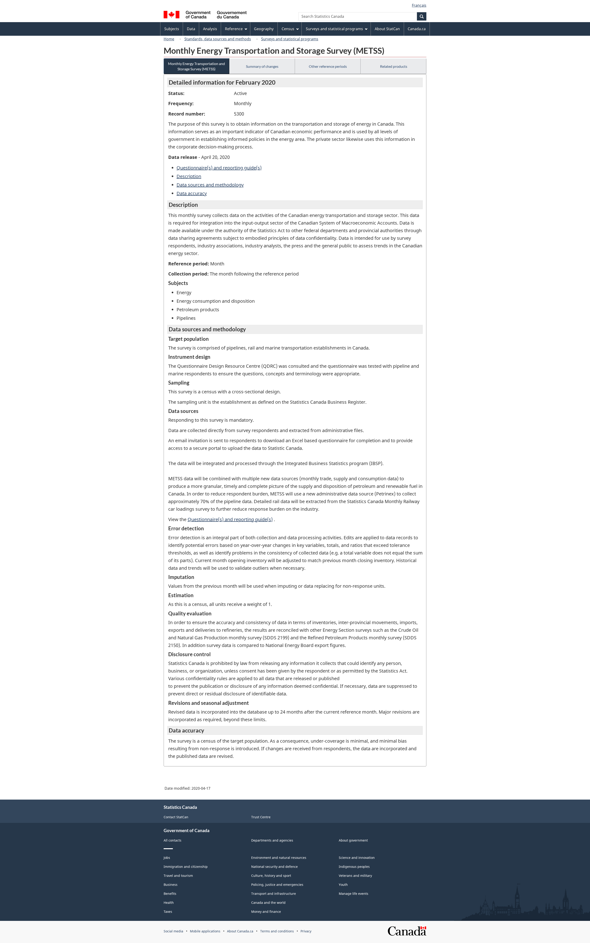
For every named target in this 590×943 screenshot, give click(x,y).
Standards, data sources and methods (217, 39)
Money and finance (266, 911)
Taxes (168, 911)
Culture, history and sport (271, 875)
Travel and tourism (178, 875)
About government (353, 840)
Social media (173, 931)
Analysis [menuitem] (210, 28)
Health (169, 902)
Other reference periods (328, 66)
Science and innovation (357, 857)
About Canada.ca (240, 931)
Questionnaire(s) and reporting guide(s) (219, 168)
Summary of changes (262, 66)
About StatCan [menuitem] (387, 28)
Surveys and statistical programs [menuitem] (334, 28)
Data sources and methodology (210, 185)
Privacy (306, 931)
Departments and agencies (272, 840)
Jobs (167, 857)
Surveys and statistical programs (289, 39)
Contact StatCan (176, 817)
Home (169, 39)
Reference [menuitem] (234, 28)
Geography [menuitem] (264, 28)
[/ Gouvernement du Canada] (205, 15)
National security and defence (274, 866)
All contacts (172, 840)
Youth (343, 884)
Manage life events (353, 893)
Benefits (170, 893)
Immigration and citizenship (186, 866)
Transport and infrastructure (273, 893)
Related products (393, 66)
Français (419, 5)
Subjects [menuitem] (171, 28)
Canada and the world (268, 902)
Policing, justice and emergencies (277, 884)
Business (170, 884)
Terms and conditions (277, 931)
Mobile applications (205, 931)
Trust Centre (261, 817)
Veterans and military (355, 875)
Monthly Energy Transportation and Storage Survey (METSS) (196, 66)
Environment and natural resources (278, 857)
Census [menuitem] (288, 28)
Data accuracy (192, 193)
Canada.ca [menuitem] (417, 28)
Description (189, 176)
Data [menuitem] (191, 28)
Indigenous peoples (354, 866)
